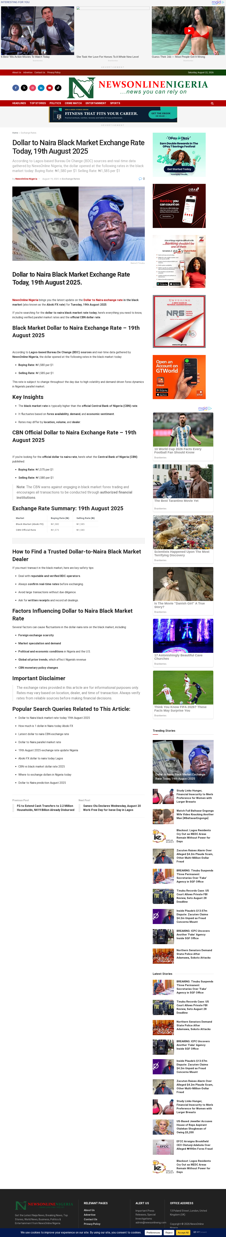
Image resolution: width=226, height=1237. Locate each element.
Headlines (19, 103)
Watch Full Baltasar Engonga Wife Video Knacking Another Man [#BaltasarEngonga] (195, 814)
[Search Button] (212, 103)
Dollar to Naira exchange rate (103, 300)
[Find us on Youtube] (49, 88)
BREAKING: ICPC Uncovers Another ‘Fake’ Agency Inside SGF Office (193, 934)
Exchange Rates (28, 133)
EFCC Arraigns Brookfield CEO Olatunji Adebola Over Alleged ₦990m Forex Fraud (195, 1145)
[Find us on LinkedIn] (41, 88)
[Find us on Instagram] (32, 88)
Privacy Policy (53, 72)
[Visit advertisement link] (113, 114)
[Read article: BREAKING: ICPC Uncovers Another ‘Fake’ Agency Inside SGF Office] (163, 936)
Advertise (27, 72)
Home (15, 133)
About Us (16, 72)
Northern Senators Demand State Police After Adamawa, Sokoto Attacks (194, 954)
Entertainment (96, 103)
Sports (115, 103)
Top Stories (38, 103)
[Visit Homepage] (137, 87)
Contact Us (39, 72)
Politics (55, 103)
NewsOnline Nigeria (26, 178)
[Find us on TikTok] (58, 88)
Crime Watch (73, 103)
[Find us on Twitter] (24, 88)
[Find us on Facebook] (15, 88)
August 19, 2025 (50, 178)
